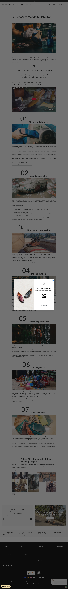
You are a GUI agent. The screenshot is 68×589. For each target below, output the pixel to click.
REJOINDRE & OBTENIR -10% (44, 302)
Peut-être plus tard (44, 305)
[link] (44, 296)
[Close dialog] (52, 280)
